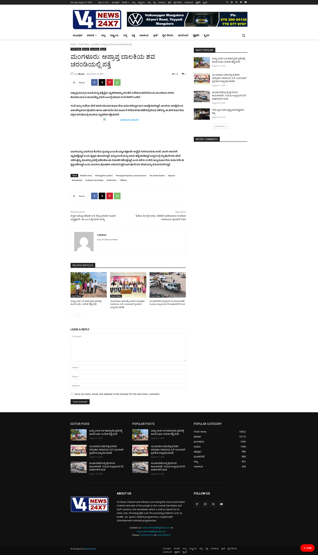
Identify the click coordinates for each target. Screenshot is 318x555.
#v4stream (111, 180)
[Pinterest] (109, 82)
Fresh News (84, 44)
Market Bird (90, 548)
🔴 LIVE (307, 548)
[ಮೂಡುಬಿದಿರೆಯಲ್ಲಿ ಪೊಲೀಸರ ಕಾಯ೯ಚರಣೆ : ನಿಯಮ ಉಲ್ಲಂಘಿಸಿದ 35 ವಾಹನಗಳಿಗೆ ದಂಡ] (168, 285)
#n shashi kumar (157, 175)
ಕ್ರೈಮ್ (103, 49)
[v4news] (73, 74)
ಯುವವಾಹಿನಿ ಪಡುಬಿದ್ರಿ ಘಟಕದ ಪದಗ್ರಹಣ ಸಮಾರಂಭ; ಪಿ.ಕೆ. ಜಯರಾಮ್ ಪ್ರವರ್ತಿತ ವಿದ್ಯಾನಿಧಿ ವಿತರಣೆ (127, 304)
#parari (171, 175)
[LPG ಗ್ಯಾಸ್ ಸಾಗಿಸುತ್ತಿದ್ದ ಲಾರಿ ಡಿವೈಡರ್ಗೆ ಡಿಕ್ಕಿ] (202, 114)
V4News (123, 180)
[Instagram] (232, 2)
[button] (243, 35)
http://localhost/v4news (107, 239)
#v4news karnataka (94, 180)
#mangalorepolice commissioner (131, 175)
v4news (81, 74)
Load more (219, 126)
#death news (86, 175)
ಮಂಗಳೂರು (94, 49)
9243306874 (163, 535)
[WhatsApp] (117, 82)
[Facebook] (227, 2)
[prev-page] (73, 315)
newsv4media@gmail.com (156, 527)
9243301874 (147, 535)
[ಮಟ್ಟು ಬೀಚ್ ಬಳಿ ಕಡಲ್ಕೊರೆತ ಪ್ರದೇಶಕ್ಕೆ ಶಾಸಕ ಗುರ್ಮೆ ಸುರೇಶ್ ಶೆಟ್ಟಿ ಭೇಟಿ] (89, 285)
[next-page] (78, 315)
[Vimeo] (241, 2)
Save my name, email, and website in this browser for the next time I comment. (117, 394)
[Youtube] (245, 2)
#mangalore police (104, 175)
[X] (236, 2)
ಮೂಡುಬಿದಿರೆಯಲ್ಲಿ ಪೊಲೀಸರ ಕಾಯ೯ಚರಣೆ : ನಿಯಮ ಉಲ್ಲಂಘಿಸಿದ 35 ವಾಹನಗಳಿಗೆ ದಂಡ (229, 95)
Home (73, 44)
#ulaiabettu (77, 180)
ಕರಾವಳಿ (85, 49)
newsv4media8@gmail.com (151, 531)
